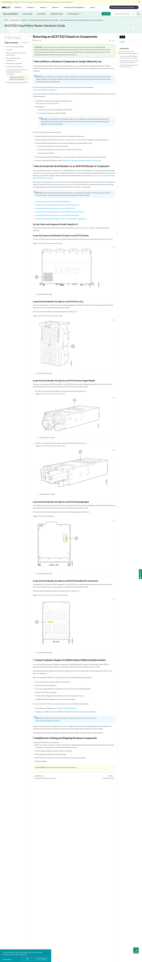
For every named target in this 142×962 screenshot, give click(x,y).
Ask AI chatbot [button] (21, 2)
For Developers (74, 14)
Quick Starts (41, 14)
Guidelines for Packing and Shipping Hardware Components (129, 66)
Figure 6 (77, 591)
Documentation (10, 13)
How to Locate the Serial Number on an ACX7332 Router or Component (129, 57)
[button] (136, 950)
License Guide (27, 14)
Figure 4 (84, 443)
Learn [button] (92, 7)
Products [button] (30, 7)
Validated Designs (56, 14)
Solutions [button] (17, 7)
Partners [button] (55, 7)
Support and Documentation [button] (74, 7)
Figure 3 (84, 391)
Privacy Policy (7, 959)
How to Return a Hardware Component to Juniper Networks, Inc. (129, 52)
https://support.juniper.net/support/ (45, 90)
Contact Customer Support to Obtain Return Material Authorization (129, 61)
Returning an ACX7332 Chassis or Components (16, 78)
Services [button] (43, 7)
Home (7, 20)
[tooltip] (122, 37)
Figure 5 (87, 512)
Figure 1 (110, 239)
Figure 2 (74, 311)
